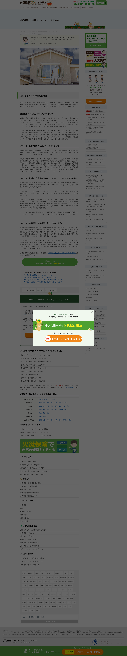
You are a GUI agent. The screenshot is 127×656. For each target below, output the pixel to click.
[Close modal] (92, 312)
